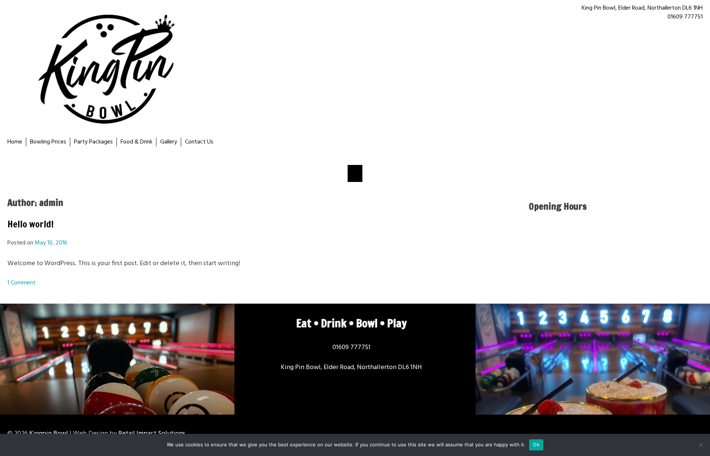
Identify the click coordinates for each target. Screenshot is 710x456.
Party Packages (93, 142)
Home (14, 142)
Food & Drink (136, 142)
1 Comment (21, 283)
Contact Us (199, 142)
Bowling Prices (48, 142)
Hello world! (30, 223)
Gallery (168, 142)
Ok (536, 444)
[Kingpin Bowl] (181, 69)
